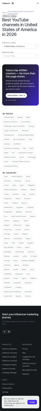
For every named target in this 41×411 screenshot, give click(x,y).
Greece (26, 230)
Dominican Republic (28, 261)
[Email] (9, 332)
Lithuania (7, 265)
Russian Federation (10, 190)
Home (4, 12)
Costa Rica (28, 292)
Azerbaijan (7, 252)
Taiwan (26, 221)
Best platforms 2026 (29, 370)
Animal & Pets (9, 117)
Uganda (18, 296)
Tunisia (15, 278)
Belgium (25, 234)
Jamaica (7, 278)
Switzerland (18, 225)
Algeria (16, 265)
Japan (22, 185)
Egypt (27, 225)
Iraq (28, 274)
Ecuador (16, 256)
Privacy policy (7, 388)
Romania (29, 212)
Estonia (6, 269)
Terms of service (8, 384)
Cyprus (24, 278)
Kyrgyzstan (19, 274)
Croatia (15, 269)
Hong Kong (8, 230)
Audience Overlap (8, 369)
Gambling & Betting (11, 166)
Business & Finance (10, 122)
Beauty (19, 117)
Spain (14, 185)
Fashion (6, 139)
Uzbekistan (8, 274)
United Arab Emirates (18, 216)
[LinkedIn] (4, 332)
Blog (24, 353)
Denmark (31, 252)
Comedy (31, 126)
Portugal (7, 234)
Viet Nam (27, 199)
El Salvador (8, 287)
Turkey (6, 194)
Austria (16, 234)
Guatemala (8, 296)
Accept (32, 402)
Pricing (24, 349)
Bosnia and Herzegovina (12, 292)
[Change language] (13, 3)
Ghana (24, 269)
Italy (23, 194)
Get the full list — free (15, 95)
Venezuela (17, 283)
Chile (13, 243)
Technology (31, 157)
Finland (21, 243)
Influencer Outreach (9, 361)
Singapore (16, 221)
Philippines (31, 185)
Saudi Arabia (19, 252)
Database (25, 374)
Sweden (32, 216)
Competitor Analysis (9, 365)
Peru (5, 216)
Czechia (18, 230)
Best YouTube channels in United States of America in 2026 (21, 12)
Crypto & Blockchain (11, 131)
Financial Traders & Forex (21, 162)
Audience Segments (9, 349)
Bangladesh (8, 212)
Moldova (33, 278)
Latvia (25, 256)
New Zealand (8, 247)
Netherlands (8, 207)
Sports (22, 157)
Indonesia (17, 181)
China (32, 269)
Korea (6, 203)
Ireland (6, 221)
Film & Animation (19, 139)
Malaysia (19, 212)
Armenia (28, 296)
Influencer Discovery (9, 353)
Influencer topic (8, 52)
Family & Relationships (25, 135)
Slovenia (7, 283)
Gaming (7, 144)
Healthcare (17, 144)
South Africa (18, 239)
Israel (6, 243)
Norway (7, 256)
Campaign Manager (9, 373)
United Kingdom (16, 176)
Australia (15, 194)
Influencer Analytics (9, 357)
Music (31, 148)
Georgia (7, 261)
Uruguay (18, 287)
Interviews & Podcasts (11, 148)
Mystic (6, 153)
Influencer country (9, 43)
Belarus (24, 203)
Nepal (27, 247)
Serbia (19, 247)
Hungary (30, 243)
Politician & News (10, 157)
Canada (27, 181)
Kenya (15, 261)
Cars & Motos (25, 122)
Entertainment (9, 135)
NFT (13, 153)
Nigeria (28, 239)
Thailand (15, 203)
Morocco (7, 239)
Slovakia (25, 265)
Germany (7, 181)
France (6, 185)
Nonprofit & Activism (25, 153)
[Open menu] (38, 3)
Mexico (32, 190)
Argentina (19, 207)
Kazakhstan (8, 199)
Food (30, 139)
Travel (6, 162)
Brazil (28, 176)
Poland (18, 199)
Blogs (28, 117)
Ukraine (32, 194)
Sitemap (5, 392)
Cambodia (27, 283)
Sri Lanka (34, 256)
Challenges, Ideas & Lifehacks (14, 126)
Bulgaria (7, 225)
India (6, 176)
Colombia (30, 207)
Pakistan (24, 190)
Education (25, 131)
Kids (24, 148)
